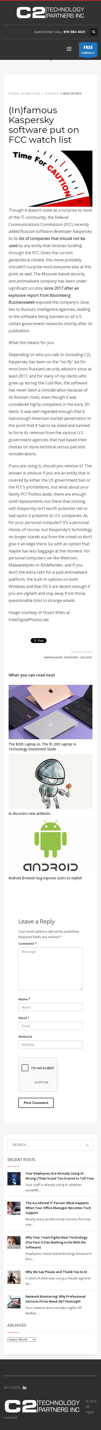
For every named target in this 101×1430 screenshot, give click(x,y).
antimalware (53, 657)
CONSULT (88, 50)
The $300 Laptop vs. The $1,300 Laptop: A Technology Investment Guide (42, 746)
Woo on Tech (72, 93)
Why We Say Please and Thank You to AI (56, 1272)
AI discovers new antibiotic (30, 813)
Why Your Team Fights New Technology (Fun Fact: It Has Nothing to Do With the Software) (56, 1242)
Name (24, 999)
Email (23, 1018)
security (86, 657)
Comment (27, 943)
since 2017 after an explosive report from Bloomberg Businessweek (44, 295)
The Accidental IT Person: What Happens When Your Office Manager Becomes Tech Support (58, 1208)
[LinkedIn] (24, 1387)
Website (25, 1036)
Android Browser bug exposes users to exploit (45, 878)
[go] (87, 1145)
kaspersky (71, 657)
